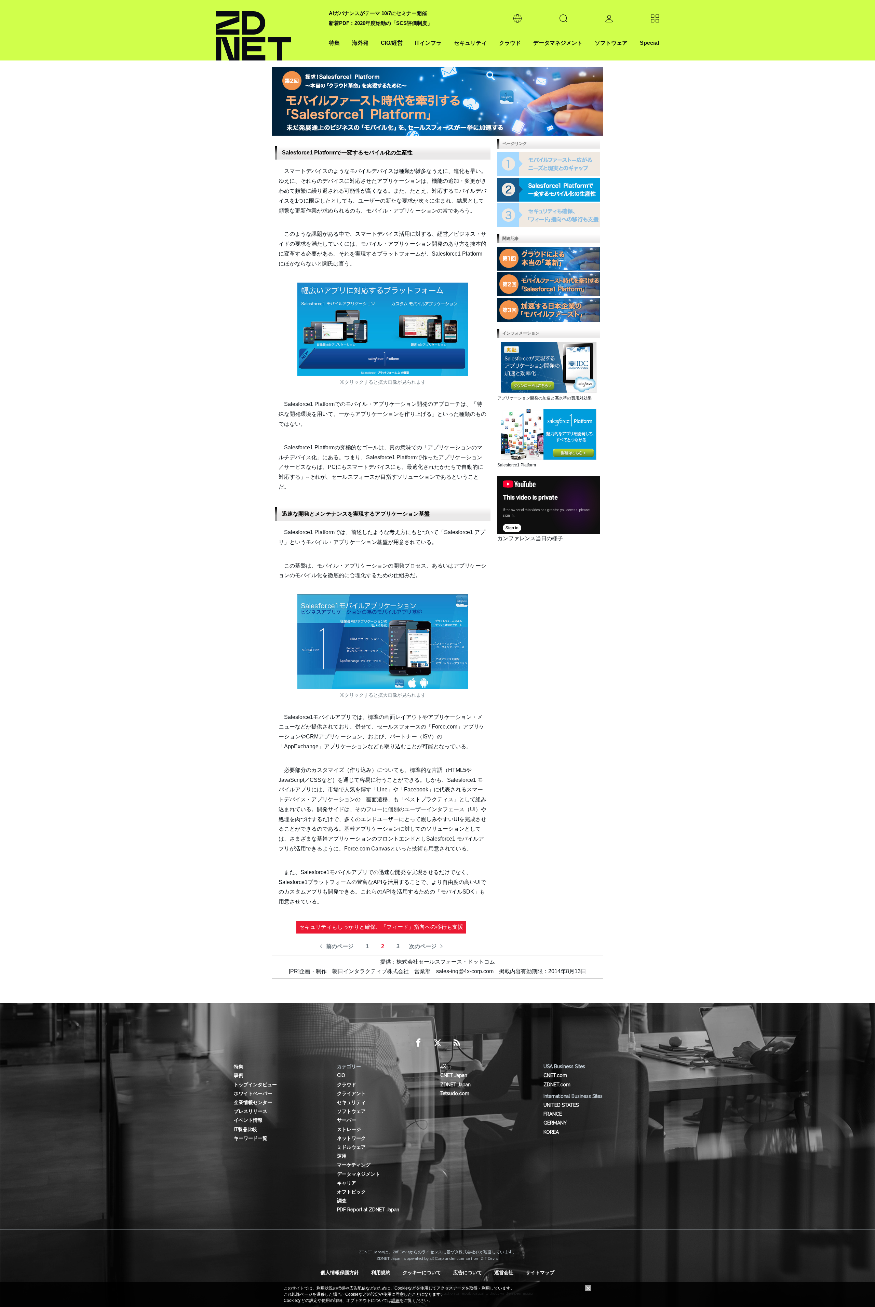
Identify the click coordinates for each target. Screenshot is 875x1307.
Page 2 (548, 190)
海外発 (360, 43)
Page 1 (548, 164)
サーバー (346, 1120)
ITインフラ (428, 43)
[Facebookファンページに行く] (418, 1043)
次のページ (422, 946)
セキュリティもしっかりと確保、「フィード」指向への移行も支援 (381, 927)
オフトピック (351, 1192)
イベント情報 (248, 1120)
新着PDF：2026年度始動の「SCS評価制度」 (380, 23)
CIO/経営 (392, 43)
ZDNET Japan (455, 1084)
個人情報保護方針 (340, 1272)
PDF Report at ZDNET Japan (368, 1209)
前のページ (339, 946)
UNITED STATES (561, 1105)
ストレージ (349, 1129)
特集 (334, 43)
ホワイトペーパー (253, 1093)
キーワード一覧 (250, 1138)
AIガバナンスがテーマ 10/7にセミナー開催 (378, 13)
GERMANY (555, 1123)
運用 (342, 1156)
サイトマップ (540, 1272)
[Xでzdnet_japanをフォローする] (437, 1043)
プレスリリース (250, 1111)
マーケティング (354, 1165)
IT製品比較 (245, 1129)
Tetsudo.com (454, 1093)
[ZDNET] (268, 30)
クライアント (351, 1093)
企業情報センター (253, 1102)
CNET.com (555, 1075)
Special (649, 43)
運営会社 (503, 1272)
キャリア (346, 1183)
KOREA (551, 1132)
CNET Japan (453, 1075)
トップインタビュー (255, 1084)
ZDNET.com (556, 1084)
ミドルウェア (351, 1147)
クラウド (510, 43)
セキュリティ (470, 43)
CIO (341, 1075)
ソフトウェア (611, 43)
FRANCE (552, 1114)
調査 (342, 1200)
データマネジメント (557, 43)
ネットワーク (351, 1138)
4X (443, 1066)
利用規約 (380, 1272)
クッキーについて (422, 1272)
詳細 (395, 1300)
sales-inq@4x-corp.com (465, 971)
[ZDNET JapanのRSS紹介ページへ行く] (456, 1043)
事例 (238, 1075)
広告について (467, 1272)
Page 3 (548, 215)
